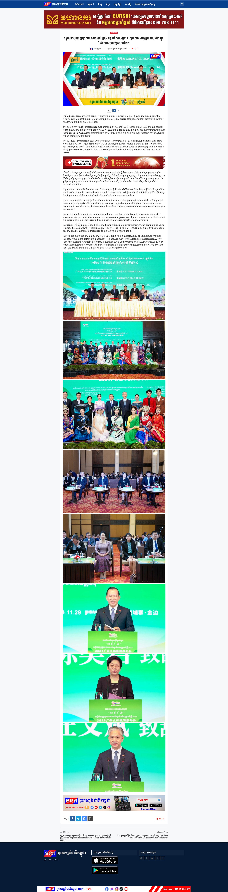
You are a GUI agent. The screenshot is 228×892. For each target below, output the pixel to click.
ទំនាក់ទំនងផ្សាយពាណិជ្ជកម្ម (145, 4)
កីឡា (108, 4)
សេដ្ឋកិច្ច (128, 4)
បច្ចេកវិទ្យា (117, 4)
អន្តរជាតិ (91, 4)
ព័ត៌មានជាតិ (79, 4)
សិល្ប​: (100, 4)
